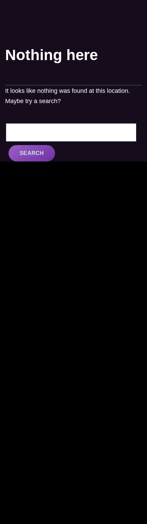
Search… (18, 116)
